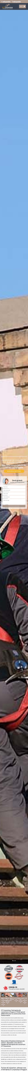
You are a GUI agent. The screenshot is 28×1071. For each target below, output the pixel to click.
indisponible (6, 1)
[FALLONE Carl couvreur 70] (7, 6)
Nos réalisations (14, 471)
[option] (14, 535)
